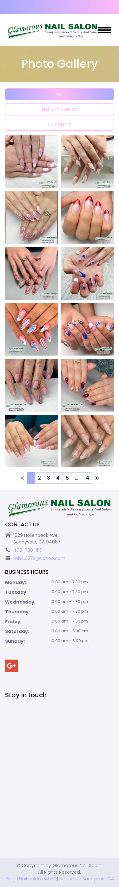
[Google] (11, 666)
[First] (22, 478)
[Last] (97, 478)
